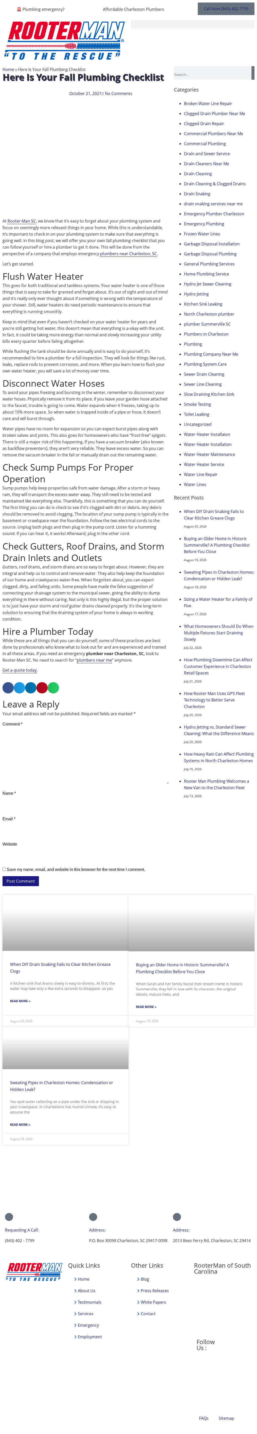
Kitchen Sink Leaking (203, 304)
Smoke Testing (197, 404)
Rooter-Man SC (22, 221)
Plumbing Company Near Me (211, 354)
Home (8, 69)
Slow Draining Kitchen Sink (209, 394)
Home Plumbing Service (206, 274)
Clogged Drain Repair (204, 123)
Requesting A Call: (22, 1230)
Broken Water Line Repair (208, 103)
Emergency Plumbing (204, 224)
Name (9, 793)
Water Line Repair (201, 474)
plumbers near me (94, 660)
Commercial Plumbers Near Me (213, 133)
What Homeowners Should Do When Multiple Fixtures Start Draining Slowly (218, 633)
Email (9, 819)
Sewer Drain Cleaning (204, 374)
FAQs (204, 1418)
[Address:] (93, 1217)
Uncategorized (198, 424)
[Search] (252, 73)
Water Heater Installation (208, 444)
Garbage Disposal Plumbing (210, 254)
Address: (97, 1230)
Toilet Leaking (196, 414)
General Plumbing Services (209, 264)
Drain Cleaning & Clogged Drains (215, 183)
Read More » (20, 1001)
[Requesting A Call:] (9, 1217)
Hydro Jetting (196, 294)
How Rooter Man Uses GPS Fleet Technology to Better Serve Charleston (214, 700)
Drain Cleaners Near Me (206, 163)
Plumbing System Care (205, 364)
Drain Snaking (197, 193)
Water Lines (195, 484)
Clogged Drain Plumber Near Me (214, 113)
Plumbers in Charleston (206, 334)
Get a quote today (20, 670)
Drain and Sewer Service (207, 153)
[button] (192, 24)
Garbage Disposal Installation (212, 244)
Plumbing (193, 344)
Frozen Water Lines (202, 234)
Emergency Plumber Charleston (214, 214)
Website (10, 844)
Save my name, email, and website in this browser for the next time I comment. (76, 870)
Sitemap (226, 1418)
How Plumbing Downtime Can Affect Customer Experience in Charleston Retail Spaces (218, 666)
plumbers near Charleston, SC (128, 253)
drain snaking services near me (213, 204)
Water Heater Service (204, 464)
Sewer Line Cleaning (203, 384)
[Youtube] (228, 1342)
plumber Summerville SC (207, 324)
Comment (12, 724)
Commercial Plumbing (205, 143)
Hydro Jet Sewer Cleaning (207, 284)
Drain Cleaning (198, 173)
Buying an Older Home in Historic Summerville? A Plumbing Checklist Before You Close (217, 545)
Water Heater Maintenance (209, 454)
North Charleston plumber (209, 314)
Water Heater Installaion (207, 434)
